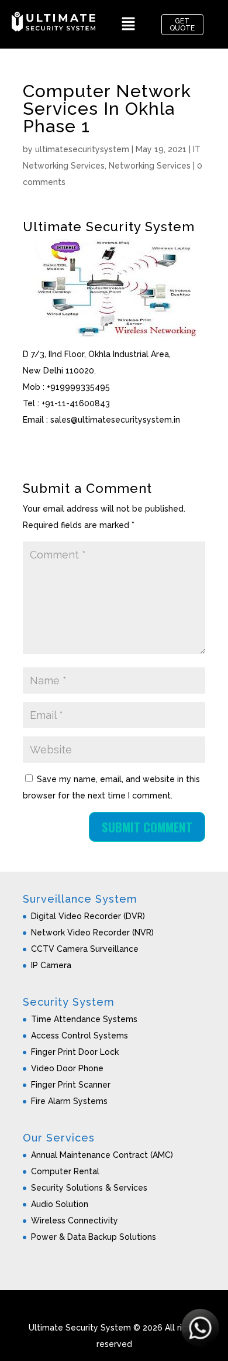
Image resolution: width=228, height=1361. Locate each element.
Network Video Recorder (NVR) (92, 932)
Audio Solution (59, 1204)
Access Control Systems (79, 1035)
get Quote (182, 24)
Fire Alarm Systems (69, 1101)
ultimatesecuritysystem (82, 149)
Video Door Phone (67, 1068)
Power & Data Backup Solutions (93, 1237)
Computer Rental (65, 1171)
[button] (128, 24)
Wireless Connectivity (74, 1220)
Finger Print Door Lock (75, 1052)
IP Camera (51, 965)
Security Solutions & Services (89, 1187)
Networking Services (150, 165)
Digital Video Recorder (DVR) (88, 916)
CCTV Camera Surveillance (85, 949)
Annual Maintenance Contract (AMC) (102, 1155)
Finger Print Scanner (70, 1084)
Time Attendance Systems (84, 1019)
